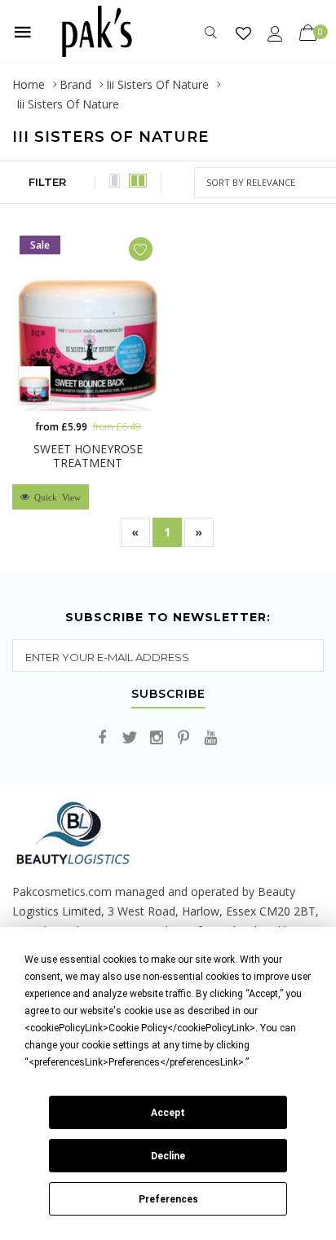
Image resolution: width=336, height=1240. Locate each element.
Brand (75, 84)
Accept (168, 1113)
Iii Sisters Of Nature (157, 84)
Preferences (168, 1199)
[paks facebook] (103, 738)
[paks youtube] (210, 738)
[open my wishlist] (243, 33)
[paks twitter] (130, 738)
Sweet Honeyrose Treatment (88, 455)
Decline (168, 1156)
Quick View (55, 496)
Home (28, 84)
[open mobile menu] (22, 32)
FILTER (47, 181)
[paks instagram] (156, 738)
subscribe (168, 694)
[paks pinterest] (183, 738)
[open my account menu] (275, 33)
